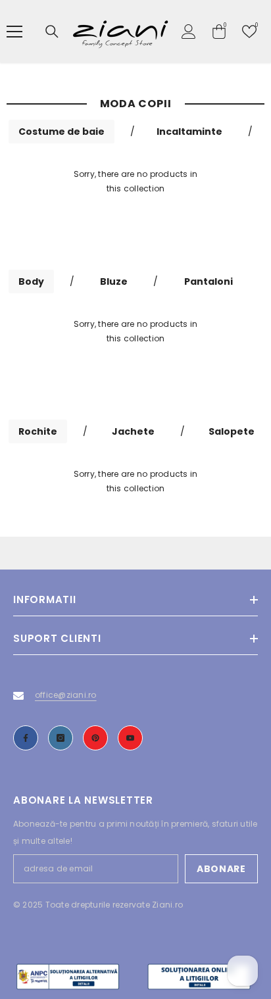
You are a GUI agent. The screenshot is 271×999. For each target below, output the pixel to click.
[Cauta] (52, 31)
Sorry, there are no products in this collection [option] (135, 181)
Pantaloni (208, 281)
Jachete (133, 431)
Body (31, 281)
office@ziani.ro (66, 694)
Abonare (221, 868)
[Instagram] (60, 737)
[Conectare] (189, 31)
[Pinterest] (95, 737)
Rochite (37, 431)
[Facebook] (25, 737)
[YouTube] (130, 737)
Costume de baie (61, 131)
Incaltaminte (189, 131)
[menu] (14, 31)
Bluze (114, 281)
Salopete (232, 431)
